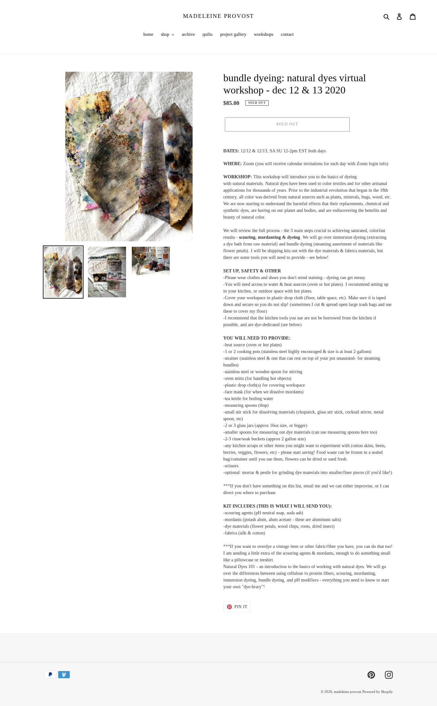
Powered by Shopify (377, 692)
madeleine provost (218, 16)
